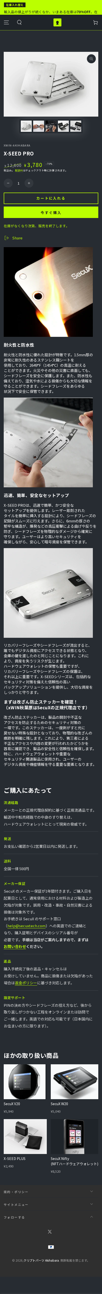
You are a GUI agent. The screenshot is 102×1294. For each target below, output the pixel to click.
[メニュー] (6, 22)
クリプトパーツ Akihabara (41, 1260)
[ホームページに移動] (57, 22)
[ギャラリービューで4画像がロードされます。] (63, 126)
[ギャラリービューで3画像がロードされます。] (51, 126)
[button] (19, 22)
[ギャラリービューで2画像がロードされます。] (38, 126)
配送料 (19, 170)
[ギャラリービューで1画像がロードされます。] (26, 126)
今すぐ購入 (51, 212)
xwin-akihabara (17, 145)
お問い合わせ (15, 946)
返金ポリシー (26, 982)
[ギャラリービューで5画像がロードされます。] (75, 126)
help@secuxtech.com (26, 925)
